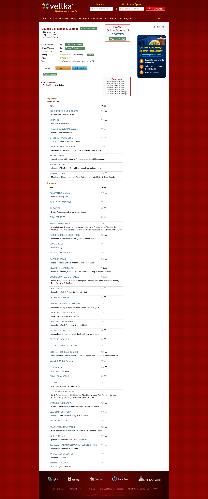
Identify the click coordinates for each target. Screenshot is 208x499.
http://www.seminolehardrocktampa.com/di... (77, 61)
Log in (163, 18)
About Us (132, 489)
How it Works (61, 18)
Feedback (120, 489)
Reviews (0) (63, 68)
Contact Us (144, 489)
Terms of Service (58, 489)
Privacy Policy (75, 489)
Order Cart (47, 18)
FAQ (73, 18)
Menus (47, 68)
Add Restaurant (113, 18)
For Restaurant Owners (90, 18)
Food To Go (90, 489)
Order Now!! (79, 68)
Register (128, 18)
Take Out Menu (105, 489)
